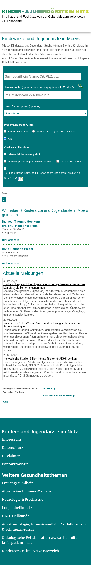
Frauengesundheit (17, 483)
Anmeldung (49, 388)
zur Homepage (10, 240)
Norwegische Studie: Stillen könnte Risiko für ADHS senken (40, 358)
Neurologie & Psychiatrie (22, 499)
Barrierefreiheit (15, 464)
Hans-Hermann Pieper (17, 248)
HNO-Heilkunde (15, 516)
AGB (5, 402)
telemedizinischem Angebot (24, 154)
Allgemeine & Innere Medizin (26, 491)
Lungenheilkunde (17, 508)
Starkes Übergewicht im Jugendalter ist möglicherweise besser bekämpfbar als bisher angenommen (44, 286)
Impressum (11, 439)
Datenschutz (12, 447)
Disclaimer (11, 456)
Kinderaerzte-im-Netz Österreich (30, 551)
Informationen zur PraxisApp (59, 395)
